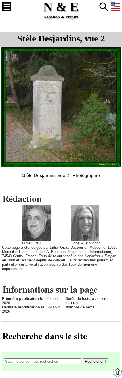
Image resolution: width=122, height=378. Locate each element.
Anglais (115, 6)
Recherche (103, 6)
